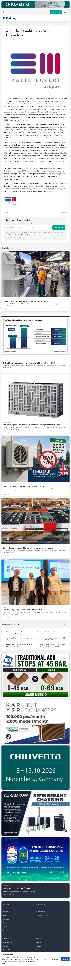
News (8, 24)
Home (3, 24)
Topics (5, 926)
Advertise (39, 908)
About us (6, 938)
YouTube (39, 946)
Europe (7, 212)
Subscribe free (56, 12)
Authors (5, 930)
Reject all (45, 959)
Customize (55, 959)
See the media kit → (9, 894)
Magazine (6, 923)
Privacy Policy (24, 234)
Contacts (5, 946)
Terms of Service (12, 234)
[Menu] (66, 18)
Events (5, 915)
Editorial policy (7, 942)
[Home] (10, 18)
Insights (5, 912)
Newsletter (39, 950)
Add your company (42, 915)
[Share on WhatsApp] (66, 212)
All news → (67, 625)
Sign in (66, 12)
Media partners (40, 912)
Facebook (39, 942)
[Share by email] (64, 212)
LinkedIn (38, 938)
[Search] (3, 12)
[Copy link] (61, 212)
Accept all (65, 959)
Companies (6, 919)
